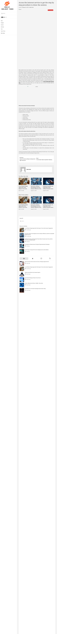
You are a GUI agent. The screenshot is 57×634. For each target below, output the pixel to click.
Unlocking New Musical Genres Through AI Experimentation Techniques (37, 244)
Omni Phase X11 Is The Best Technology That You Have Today (35, 288)
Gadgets (2, 22)
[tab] (24, 258)
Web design (3, 33)
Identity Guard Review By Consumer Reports (32, 272)
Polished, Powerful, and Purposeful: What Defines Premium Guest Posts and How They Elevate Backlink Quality (48, 189)
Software (2, 26)
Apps (2, 20)
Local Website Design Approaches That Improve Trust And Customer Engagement (23, 188)
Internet (2, 24)
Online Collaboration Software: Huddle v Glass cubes (34, 283)
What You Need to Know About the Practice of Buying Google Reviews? (37, 261)
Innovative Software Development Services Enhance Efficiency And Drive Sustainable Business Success (36, 189)
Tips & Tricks (3, 31)
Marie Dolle (32, 7)
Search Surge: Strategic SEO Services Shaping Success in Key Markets (37, 249)
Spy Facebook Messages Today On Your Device (33, 277)
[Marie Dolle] (23, 169)
